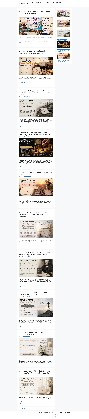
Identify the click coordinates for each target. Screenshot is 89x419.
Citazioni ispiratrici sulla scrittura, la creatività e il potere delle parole (32, 52)
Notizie (33, 2)
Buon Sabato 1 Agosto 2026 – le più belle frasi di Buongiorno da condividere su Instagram (34, 214)
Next (25, 408)
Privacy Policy (58, 2)
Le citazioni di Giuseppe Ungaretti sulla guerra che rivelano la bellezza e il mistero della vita (34, 93)
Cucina (37, 2)
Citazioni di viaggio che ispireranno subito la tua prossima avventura (35, 12)
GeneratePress (33, 414)
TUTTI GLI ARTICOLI (54, 414)
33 (22, 408)
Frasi (29, 2)
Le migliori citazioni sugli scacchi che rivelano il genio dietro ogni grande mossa (34, 134)
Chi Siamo (47, 2)
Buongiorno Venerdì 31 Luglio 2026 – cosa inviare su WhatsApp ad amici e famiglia (35, 372)
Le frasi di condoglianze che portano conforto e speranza (32, 333)
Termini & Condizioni (32, 5)
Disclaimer (53, 2)
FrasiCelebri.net (23, 3)
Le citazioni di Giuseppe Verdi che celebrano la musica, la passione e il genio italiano (35, 254)
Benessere (42, 2)
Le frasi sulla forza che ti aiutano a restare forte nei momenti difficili (35, 294)
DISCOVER (55, 416)
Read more (21, 42)
